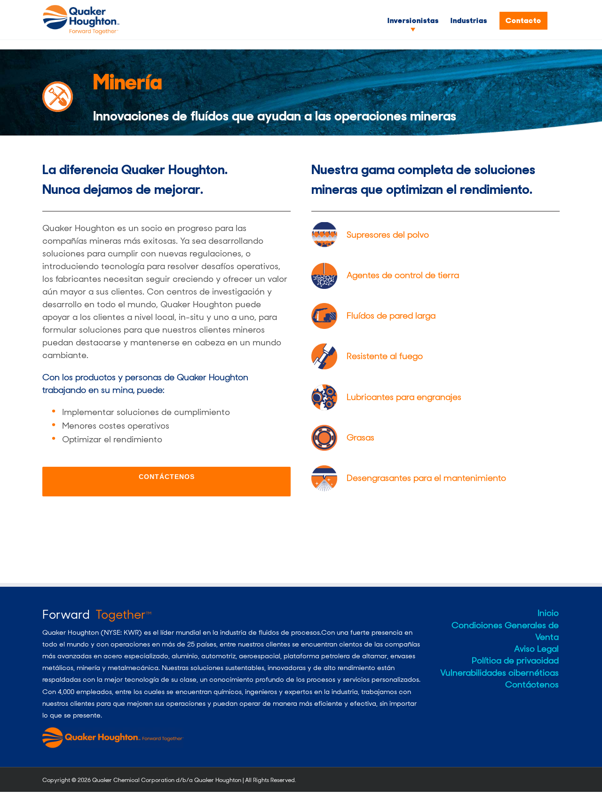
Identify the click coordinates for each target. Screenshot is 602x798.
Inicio (548, 613)
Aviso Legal (536, 648)
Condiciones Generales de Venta (505, 631)
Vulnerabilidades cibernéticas (499, 672)
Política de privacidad (515, 660)
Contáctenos (532, 684)
